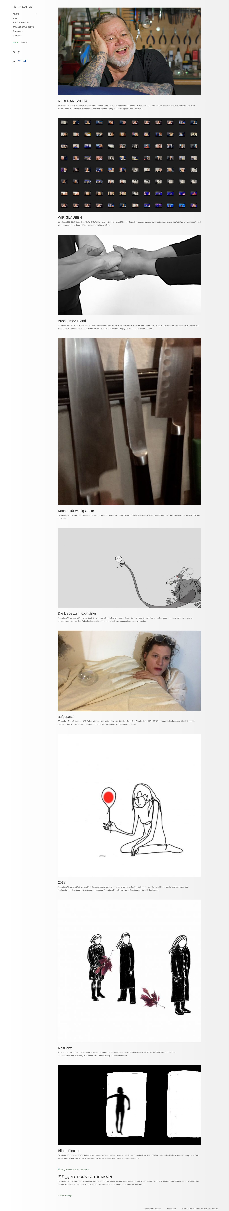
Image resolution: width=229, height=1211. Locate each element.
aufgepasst (66, 717)
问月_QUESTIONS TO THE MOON (85, 1177)
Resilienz (65, 1048)
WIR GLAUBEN (70, 217)
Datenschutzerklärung (152, 1209)
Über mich (18, 31)
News (15, 18)
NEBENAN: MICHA (72, 101)
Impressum (171, 1209)
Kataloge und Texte (23, 27)
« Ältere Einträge (65, 1195)
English (24, 42)
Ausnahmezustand (72, 321)
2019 (61, 882)
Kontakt (17, 36)
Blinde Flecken (69, 1151)
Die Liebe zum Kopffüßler (77, 613)
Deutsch (15, 42)
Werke (16, 14)
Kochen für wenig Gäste (76, 511)
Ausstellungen (21, 23)
